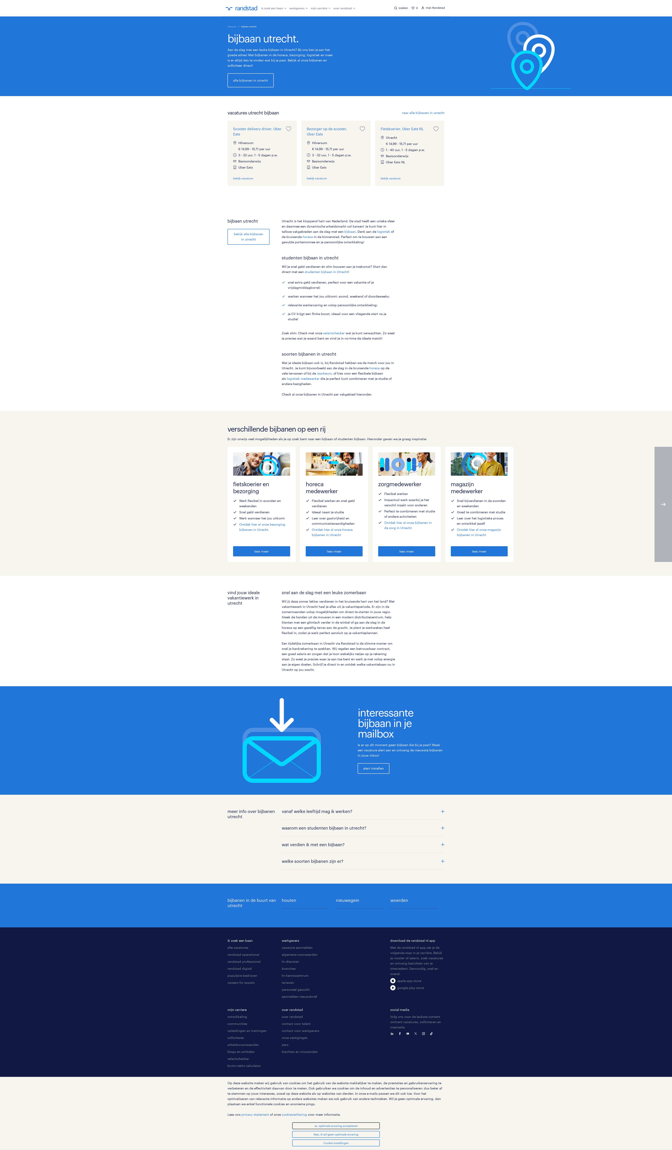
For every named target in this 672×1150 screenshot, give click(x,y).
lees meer (261, 551)
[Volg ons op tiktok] (432, 1033)
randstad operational (243, 954)
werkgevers (296, 8)
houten (289, 900)
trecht (343, 272)
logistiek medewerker (303, 378)
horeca (308, 237)
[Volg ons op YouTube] (408, 1033)
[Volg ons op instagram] (424, 1033)
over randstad (342, 8)
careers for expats (241, 982)
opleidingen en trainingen (247, 1031)
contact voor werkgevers (300, 1031)
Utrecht (335, 535)
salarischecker (334, 333)
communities (237, 1024)
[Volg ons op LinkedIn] (393, 1033)
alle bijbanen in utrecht (250, 80)
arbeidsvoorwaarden (243, 1045)
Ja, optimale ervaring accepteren (336, 1125)
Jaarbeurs (324, 373)
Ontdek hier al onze (254, 524)
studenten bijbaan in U (322, 272)
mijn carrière (319, 8)
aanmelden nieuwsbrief (299, 996)
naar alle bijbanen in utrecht (423, 113)
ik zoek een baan (272, 8)
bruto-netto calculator (244, 1066)
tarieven (288, 982)
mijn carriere (237, 1010)
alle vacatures (237, 947)
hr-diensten (290, 961)
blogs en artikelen (241, 1052)
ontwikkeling (237, 1017)
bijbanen (231, 26)
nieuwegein (347, 900)
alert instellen (373, 768)
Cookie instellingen (336, 1143)
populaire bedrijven (242, 975)
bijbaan (350, 231)
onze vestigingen (295, 1038)
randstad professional (244, 961)
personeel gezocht (296, 989)
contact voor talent (296, 1024)
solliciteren (235, 1038)
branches (289, 968)
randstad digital (239, 968)
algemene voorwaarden (299, 954)
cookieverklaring (294, 1114)
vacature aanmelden (297, 947)
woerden (399, 900)
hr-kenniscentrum (295, 975)
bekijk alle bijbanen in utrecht (248, 236)
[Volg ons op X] (416, 1033)
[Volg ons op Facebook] (400, 1033)
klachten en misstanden (300, 1052)
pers (285, 1045)
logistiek (383, 231)
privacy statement (255, 1114)
